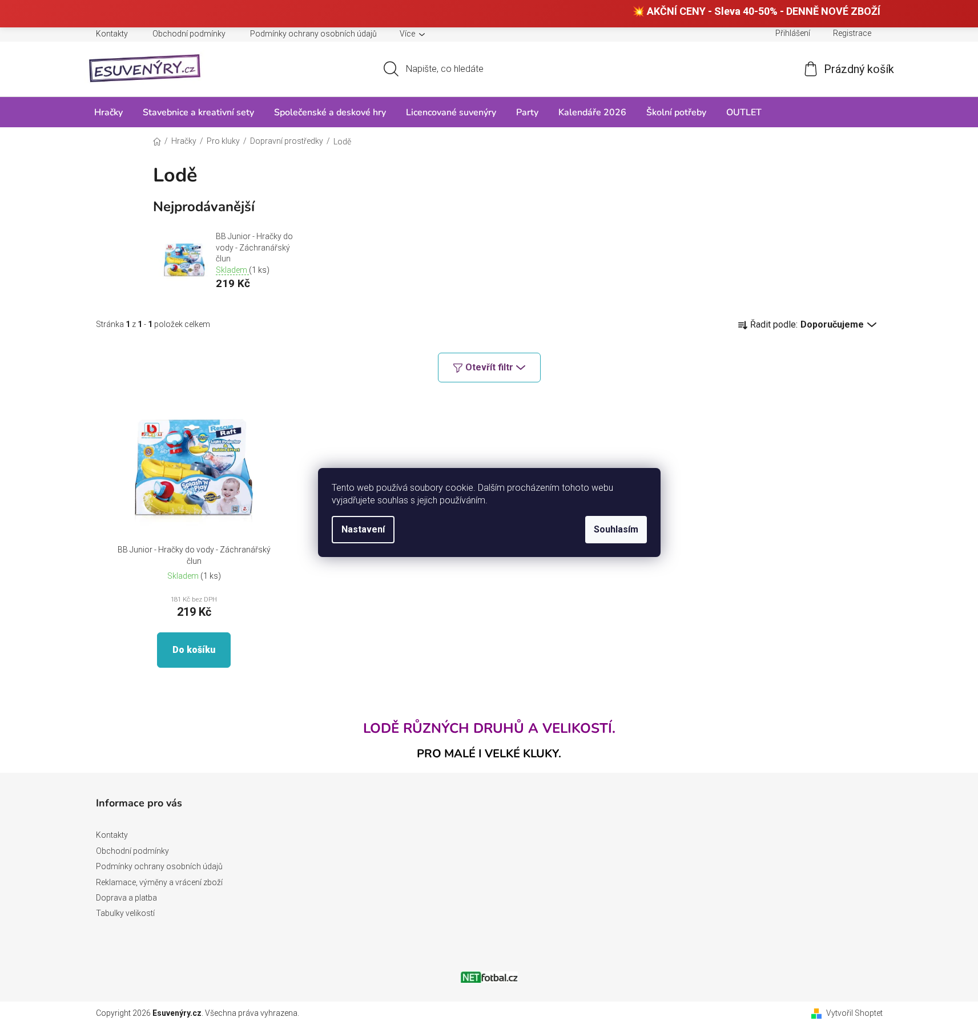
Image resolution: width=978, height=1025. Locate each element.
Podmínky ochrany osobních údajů (313, 33)
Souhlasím (616, 529)
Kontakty (112, 33)
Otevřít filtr (489, 367)
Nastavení (363, 529)
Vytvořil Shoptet (854, 1013)
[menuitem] (108, 112)
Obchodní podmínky (189, 33)
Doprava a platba (126, 897)
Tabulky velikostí (125, 913)
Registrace (852, 33)
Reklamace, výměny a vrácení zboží (159, 882)
